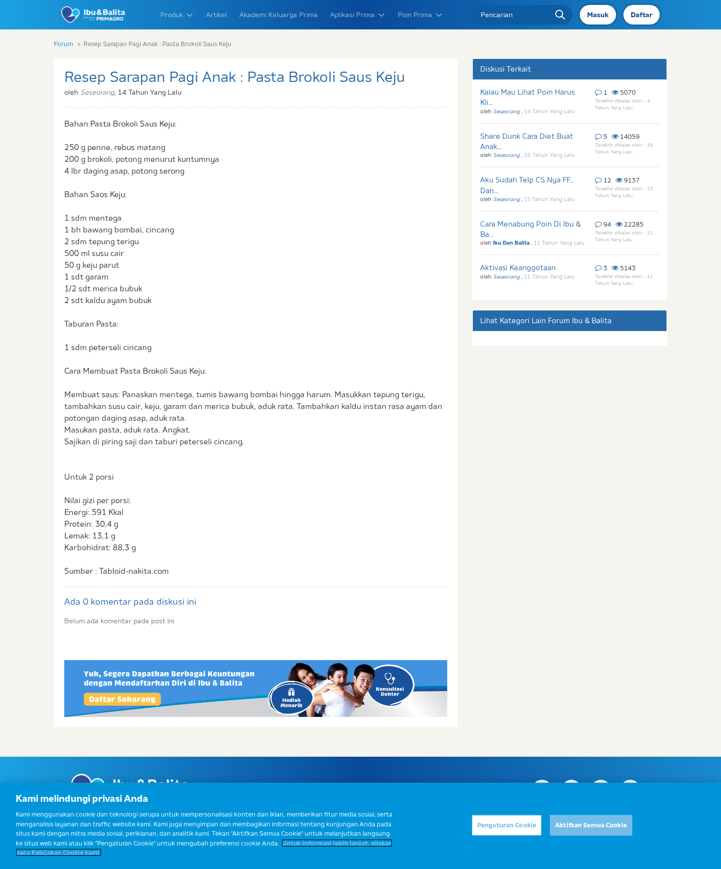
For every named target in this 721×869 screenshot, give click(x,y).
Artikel (216, 14)
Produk (171, 14)
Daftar (641, 14)
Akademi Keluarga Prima (278, 14)
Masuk (598, 14)
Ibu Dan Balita (512, 242)
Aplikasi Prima (352, 14)
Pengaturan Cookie (506, 825)
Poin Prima (415, 14)
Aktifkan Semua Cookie (591, 825)
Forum (63, 44)
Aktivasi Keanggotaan (518, 267)
